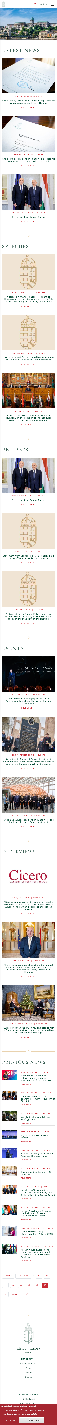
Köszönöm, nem (32, 1420)
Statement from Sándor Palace (28, 217)
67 (30, 1285)
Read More (26, 107)
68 (38, 1285)
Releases (40, 213)
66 (22, 1285)
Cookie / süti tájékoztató (25, 1414)
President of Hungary (28, 1363)
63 (48, 1276)
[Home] (15, 4)
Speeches (40, 292)
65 (14, 1285)
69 (46, 1286)
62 (40, 1276)
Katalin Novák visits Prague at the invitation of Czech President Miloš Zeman (37, 1213)
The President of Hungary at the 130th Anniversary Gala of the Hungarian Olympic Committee (28, 701)
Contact (28, 1372)
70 (6, 1294)
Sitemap (28, 1377)
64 (6, 1285)
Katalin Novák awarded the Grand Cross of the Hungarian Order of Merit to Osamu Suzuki (38, 1192)
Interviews (39, 898)
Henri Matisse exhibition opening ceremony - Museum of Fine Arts (38, 1098)
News (41, 96)
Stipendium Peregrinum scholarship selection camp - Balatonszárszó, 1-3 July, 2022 (36, 1078)
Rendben (10, 1420)
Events (41, 694)
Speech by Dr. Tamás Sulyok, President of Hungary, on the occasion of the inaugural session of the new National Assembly (28, 417)
